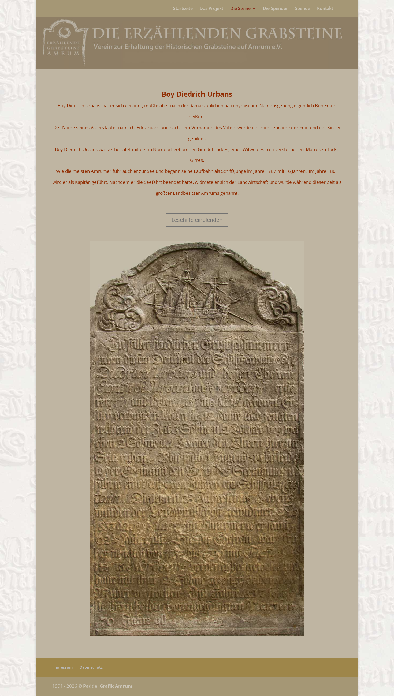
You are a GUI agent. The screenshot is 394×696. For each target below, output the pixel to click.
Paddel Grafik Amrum (107, 686)
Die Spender (275, 8)
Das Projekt (211, 8)
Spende (302, 8)
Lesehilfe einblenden (197, 219)
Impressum (62, 667)
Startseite (183, 8)
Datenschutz (91, 667)
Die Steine (240, 8)
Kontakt (325, 8)
